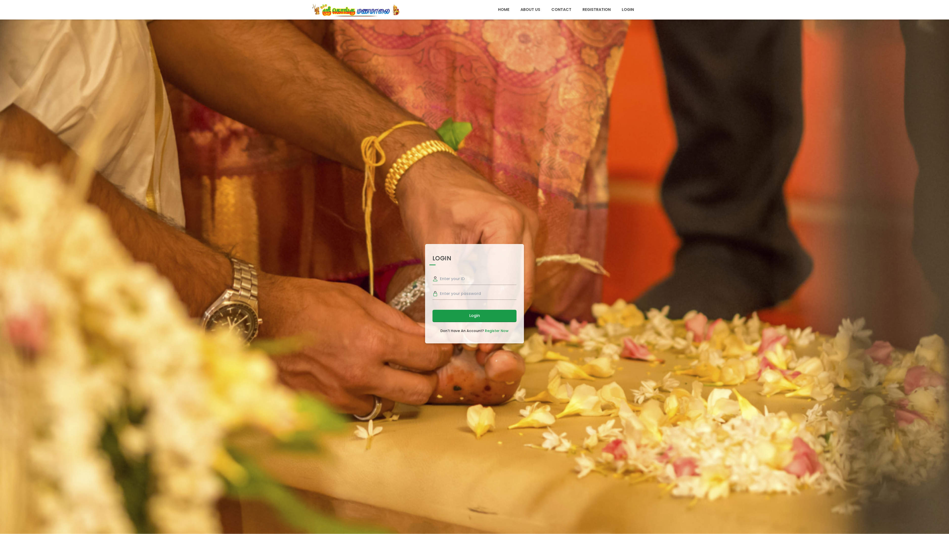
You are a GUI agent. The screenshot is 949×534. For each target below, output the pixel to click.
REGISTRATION (596, 9)
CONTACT (561, 9)
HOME (503, 9)
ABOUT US (530, 9)
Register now (497, 330)
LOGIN (628, 9)
